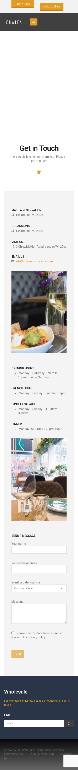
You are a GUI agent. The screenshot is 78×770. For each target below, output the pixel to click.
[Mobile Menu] (33, 21)
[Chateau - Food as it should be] (15, 22)
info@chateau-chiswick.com (34, 261)
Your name (18, 543)
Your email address (24, 563)
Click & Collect (51, 6)
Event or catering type (25, 582)
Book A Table (23, 3)
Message (17, 601)
